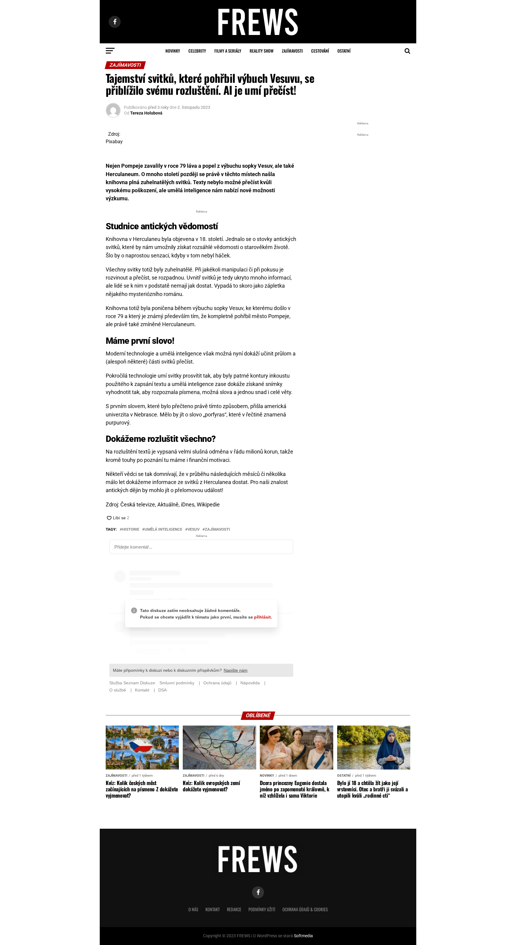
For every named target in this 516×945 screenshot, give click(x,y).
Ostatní (344, 51)
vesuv (193, 530)
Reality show (262, 51)
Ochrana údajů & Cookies (305, 909)
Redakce (234, 909)
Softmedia (303, 935)
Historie (130, 530)
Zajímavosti (292, 51)
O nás (193, 909)
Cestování (320, 51)
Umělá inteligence (163, 530)
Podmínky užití (261, 909)
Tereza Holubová (146, 113)
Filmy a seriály (227, 51)
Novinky (172, 51)
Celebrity (197, 51)
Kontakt (212, 909)
